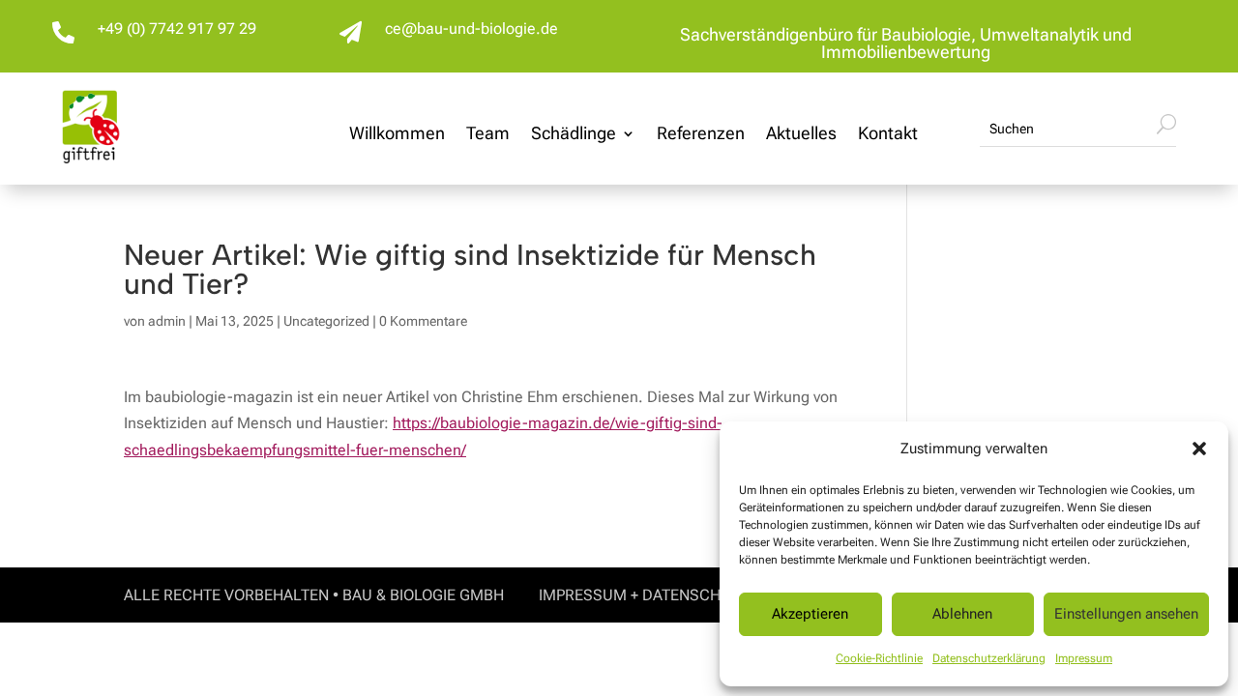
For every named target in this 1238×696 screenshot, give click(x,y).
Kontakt (888, 135)
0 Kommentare (423, 321)
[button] (1199, 448)
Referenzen (701, 135)
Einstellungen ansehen (1126, 614)
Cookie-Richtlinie (879, 658)
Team (488, 135)
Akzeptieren (810, 614)
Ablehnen (962, 614)
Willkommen (397, 135)
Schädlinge (573, 135)
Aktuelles (801, 135)
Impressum (1083, 658)
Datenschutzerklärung (989, 658)
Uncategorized (326, 321)
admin (167, 321)
